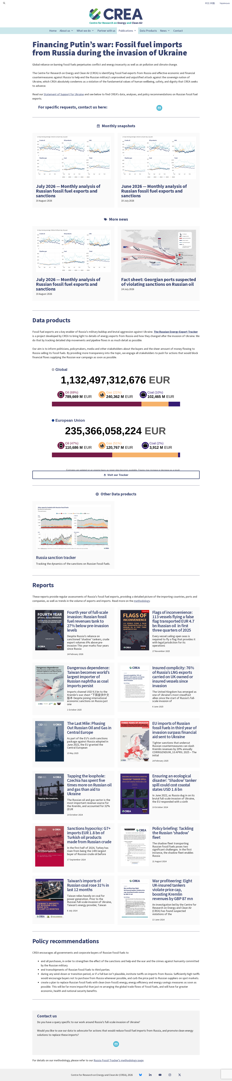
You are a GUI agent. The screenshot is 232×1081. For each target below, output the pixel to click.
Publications (126, 30)
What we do (84, 30)
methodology (142, 601)
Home (53, 30)
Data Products (148, 30)
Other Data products (118, 493)
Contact (178, 30)
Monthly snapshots (118, 125)
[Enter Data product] (73, 535)
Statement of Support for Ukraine (64, 94)
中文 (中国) (210, 3)
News (163, 30)
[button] (4, 3)
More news (118, 219)
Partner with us (106, 30)
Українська (225, 3)
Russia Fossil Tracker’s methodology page (118, 1060)
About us (65, 30)
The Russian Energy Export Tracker (176, 332)
